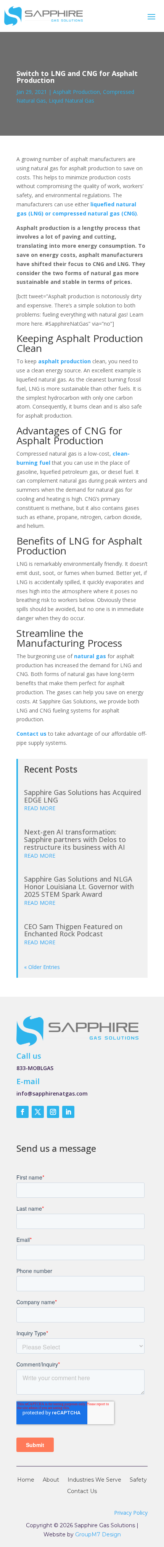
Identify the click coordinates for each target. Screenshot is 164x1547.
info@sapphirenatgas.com (52, 1093)
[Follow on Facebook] (22, 1112)
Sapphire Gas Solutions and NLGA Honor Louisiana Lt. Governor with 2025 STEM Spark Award (79, 886)
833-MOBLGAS (34, 1068)
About (51, 1480)
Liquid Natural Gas (71, 100)
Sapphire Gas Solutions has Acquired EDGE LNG (82, 796)
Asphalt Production (76, 91)
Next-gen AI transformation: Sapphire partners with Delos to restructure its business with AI (75, 839)
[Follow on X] (38, 1112)
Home (25, 1480)
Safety (138, 1480)
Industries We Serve (94, 1480)
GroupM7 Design (98, 1534)
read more (39, 808)
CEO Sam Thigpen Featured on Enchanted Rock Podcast (73, 930)
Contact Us (82, 1491)
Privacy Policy (131, 1512)
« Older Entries (42, 967)
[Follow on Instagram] (53, 1112)
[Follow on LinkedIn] (68, 1112)
